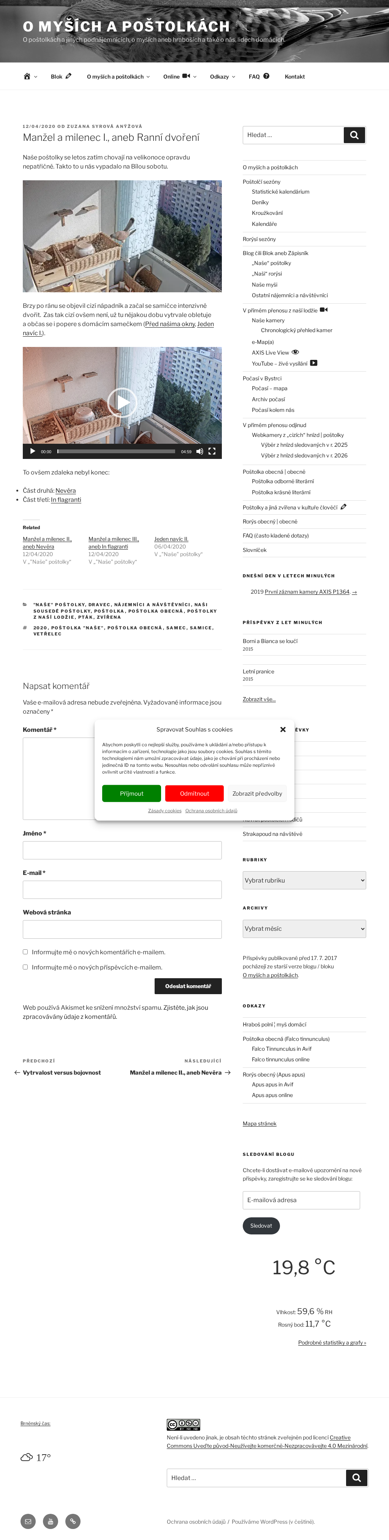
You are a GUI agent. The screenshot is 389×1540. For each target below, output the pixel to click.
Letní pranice (258, 671)
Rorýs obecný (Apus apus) (274, 1074)
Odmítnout (194, 793)
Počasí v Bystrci (262, 378)
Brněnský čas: (36, 1423)
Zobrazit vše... (259, 699)
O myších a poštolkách (126, 26)
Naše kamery (268, 320)
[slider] (116, 451)
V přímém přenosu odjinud (274, 425)
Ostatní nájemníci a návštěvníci (290, 295)
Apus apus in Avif (272, 1084)
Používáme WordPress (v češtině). (273, 1521)
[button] (283, 729)
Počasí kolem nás (273, 410)
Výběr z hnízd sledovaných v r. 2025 (304, 444)
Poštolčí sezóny (261, 181)
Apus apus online (272, 1095)
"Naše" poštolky (59, 604)
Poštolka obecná (156, 611)
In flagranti (66, 499)
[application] (122, 403)
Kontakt (295, 76)
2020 (40, 628)
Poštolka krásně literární (281, 492)
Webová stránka (47, 912)
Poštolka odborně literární (283, 481)
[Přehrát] (32, 451)
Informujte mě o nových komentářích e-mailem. (98, 952)
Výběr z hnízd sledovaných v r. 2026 (304, 455)
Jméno (34, 833)
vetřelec (47, 634)
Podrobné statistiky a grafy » (332, 1342)
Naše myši (264, 284)
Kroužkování (267, 213)
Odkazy (219, 76)
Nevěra (65, 490)
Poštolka (109, 611)
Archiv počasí (268, 399)
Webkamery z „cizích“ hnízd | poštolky (298, 435)
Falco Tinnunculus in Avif (282, 1048)
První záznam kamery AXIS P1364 (307, 591)
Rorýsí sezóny (259, 239)
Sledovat (261, 1225)
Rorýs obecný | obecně (270, 521)
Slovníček (255, 550)
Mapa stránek (260, 1123)
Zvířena (109, 617)
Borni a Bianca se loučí (270, 641)
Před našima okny (170, 324)
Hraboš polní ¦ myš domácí (274, 1024)
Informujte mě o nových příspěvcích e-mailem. (97, 967)
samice (201, 628)
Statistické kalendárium (281, 191)
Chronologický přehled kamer (296, 330)
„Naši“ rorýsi (267, 273)
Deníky (260, 202)
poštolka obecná (135, 628)
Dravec (100, 604)
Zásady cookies (165, 810)
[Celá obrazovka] (212, 451)
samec (176, 628)
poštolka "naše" (77, 628)
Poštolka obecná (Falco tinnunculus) (286, 1039)
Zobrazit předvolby (257, 793)
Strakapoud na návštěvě (272, 834)
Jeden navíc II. (171, 539)
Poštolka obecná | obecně (274, 471)
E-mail (34, 872)
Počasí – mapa (270, 388)
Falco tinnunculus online (281, 1059)
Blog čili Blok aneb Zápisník (275, 253)
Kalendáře (264, 224)
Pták (85, 617)
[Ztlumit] (200, 451)
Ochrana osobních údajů (211, 810)
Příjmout (132, 793)
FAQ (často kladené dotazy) (276, 535)
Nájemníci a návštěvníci (152, 604)
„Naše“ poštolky (271, 263)
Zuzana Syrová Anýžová (105, 126)
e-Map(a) (263, 342)
